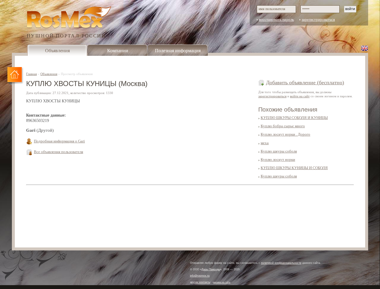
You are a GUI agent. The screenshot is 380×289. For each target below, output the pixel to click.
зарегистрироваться (318, 20)
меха (265, 143)
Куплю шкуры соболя (279, 151)
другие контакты (200, 282)
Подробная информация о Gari (59, 141)
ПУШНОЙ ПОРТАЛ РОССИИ (66, 35)
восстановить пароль (276, 20)
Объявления (57, 50)
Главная (31, 74)
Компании (117, 50)
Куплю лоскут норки (278, 160)
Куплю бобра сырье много (283, 126)
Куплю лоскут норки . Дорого (285, 134)
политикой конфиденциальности (281, 262)
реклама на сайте (221, 282)
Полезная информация (178, 50)
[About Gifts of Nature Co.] (364, 48)
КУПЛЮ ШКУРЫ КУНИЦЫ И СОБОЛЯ (294, 168)
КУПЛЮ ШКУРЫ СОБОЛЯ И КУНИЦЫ (294, 118)
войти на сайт (300, 96)
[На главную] (15, 76)
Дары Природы (211, 269)
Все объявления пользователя (58, 152)
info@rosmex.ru (200, 275)
